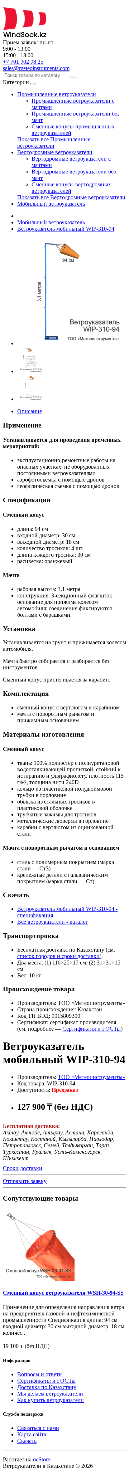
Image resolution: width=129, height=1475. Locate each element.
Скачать (27, 1441)
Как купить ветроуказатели (50, 1400)
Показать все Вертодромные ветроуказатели (71, 197)
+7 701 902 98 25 (23, 62)
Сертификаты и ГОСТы (91, 1029)
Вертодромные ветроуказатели (54, 152)
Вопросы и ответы (40, 1374)
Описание (29, 411)
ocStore (41, 1459)
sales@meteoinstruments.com (36, 68)
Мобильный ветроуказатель (51, 204)
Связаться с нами (38, 1428)
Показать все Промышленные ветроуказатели (53, 142)
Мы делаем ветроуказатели (50, 1394)
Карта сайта (31, 1434)
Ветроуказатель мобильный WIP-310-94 (65, 229)
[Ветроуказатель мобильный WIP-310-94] (71, 343)
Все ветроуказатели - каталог (52, 922)
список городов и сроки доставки (58, 956)
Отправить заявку (25, 1181)
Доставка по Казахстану (46, 1387)
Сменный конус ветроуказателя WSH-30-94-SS (63, 1293)
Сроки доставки (22, 1168)
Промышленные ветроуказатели (56, 94)
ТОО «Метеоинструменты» (91, 1077)
